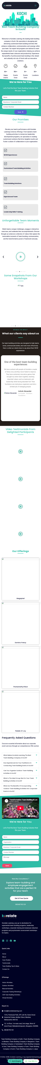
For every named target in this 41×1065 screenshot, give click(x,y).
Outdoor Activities (8, 985)
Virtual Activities (7, 998)
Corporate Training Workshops (11, 992)
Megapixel (21, 598)
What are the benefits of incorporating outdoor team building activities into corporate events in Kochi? (20, 788)
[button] (3, 256)
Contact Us (5, 969)
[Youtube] (14, 940)
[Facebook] (11, 940)
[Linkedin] (3, 940)
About (4, 957)
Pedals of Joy (20, 731)
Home (4, 954)
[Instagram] (7, 940)
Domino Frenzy (20, 642)
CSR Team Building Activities (11, 995)
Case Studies (6, 960)
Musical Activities (7, 988)
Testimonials (6, 963)
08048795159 (20, 904)
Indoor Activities (7, 982)
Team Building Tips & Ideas (10, 966)
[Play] (20, 257)
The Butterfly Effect (20, 687)
